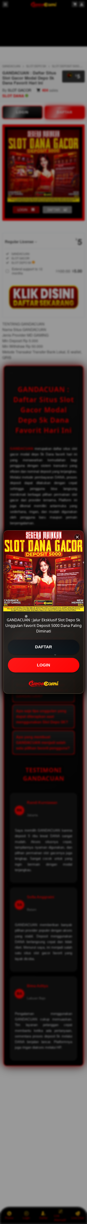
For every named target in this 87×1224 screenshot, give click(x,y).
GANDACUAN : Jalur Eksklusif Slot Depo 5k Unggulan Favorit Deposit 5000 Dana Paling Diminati (43, 625)
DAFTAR (43, 647)
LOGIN (43, 665)
